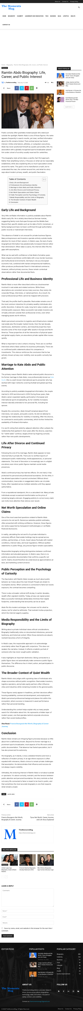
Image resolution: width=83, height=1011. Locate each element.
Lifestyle (66, 16)
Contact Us (65, 1)
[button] (78, 7)
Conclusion (14, 202)
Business (53, 16)
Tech (46, 16)
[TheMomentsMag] (3, 82)
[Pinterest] (27, 88)
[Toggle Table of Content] (43, 179)
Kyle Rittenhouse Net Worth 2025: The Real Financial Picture (72, 99)
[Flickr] (68, 991)
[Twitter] (22, 88)
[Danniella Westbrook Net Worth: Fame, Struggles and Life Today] (60, 75)
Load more (68, 107)
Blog (59, 16)
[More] (36, 88)
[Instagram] (73, 991)
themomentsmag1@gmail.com (40, 1001)
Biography (11, 16)
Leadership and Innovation (34, 16)
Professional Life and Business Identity (23, 185)
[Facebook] (17, 88)
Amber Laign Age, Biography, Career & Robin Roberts (9, 869)
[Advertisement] (41, 47)
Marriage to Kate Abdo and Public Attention (25, 187)
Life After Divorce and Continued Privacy (24, 190)
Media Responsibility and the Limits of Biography (27, 197)
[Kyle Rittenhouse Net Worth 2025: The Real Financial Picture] (60, 99)
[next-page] (6, 876)
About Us (57, 1)
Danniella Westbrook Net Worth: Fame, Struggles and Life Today (73, 75)
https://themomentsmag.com (27, 833)
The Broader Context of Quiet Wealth (23, 200)
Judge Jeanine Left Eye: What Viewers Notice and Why (73, 84)
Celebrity (20, 16)
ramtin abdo (11, 794)
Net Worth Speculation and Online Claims (24, 192)
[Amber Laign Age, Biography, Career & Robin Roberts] (10, 860)
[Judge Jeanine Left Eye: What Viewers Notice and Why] (60, 84)
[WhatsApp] (32, 88)
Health (73, 16)
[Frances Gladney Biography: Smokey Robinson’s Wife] (27, 860)
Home (4, 16)
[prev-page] (3, 876)
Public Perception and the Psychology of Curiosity (27, 195)
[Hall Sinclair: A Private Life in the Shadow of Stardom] (60, 92)
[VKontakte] (78, 991)
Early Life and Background (19, 182)
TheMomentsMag (11, 82)
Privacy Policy (74, 1)
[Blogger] (59, 991)
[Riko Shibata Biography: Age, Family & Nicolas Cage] (46, 860)
